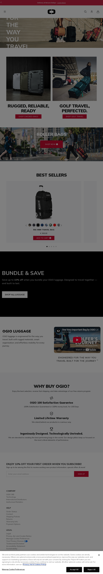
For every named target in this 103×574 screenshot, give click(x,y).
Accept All (74, 569)
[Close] (99, 555)
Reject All (91, 569)
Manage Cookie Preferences (13, 569)
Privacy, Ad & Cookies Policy (34, 564)
